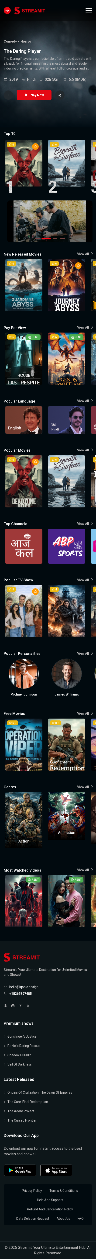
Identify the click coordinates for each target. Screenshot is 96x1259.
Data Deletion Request (32, 1218)
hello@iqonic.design (23, 987)
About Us (63, 1218)
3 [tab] (53, 238)
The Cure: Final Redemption (27, 1102)
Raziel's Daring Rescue (24, 1046)
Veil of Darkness (19, 1064)
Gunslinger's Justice (22, 1036)
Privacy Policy (32, 1190)
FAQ (81, 1218)
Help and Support (50, 1200)
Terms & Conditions (63, 1190)
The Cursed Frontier (22, 1120)
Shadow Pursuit (19, 1055)
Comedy (10, 41)
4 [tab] (62, 238)
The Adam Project (20, 1111)
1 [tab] (37, 238)
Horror (26, 41)
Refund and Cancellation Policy (50, 1209)
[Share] (60, 95)
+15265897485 (20, 994)
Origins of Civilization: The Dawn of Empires (39, 1092)
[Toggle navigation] (88, 10)
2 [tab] (44, 238)
